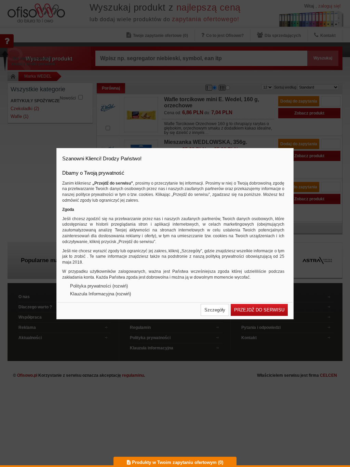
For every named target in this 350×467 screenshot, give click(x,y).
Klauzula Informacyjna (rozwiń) (100, 294)
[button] (215, 310)
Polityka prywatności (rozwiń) (99, 286)
